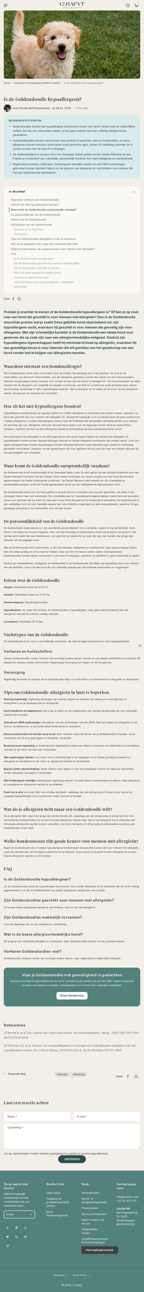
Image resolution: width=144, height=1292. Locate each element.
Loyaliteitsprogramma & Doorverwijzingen (93, 1240)
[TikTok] (25, 1227)
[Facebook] (7, 1227)
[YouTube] (7, 1236)
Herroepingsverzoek (100, 1250)
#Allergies (62, 1074)
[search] (128, 5)
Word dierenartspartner (57, 1213)
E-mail (82, 1116)
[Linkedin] (16, 1236)
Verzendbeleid (90, 1192)
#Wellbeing (79, 1074)
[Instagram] (16, 1227)
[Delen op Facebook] (14, 299)
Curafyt (77, 1285)
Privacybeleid (89, 1208)
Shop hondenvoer (72, 995)
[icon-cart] (136, 5)
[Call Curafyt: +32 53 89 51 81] (7, 1245)
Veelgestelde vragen (89, 1231)
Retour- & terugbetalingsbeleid (93, 1200)
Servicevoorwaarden (93, 1214)
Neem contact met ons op (92, 1221)
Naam (12, 1116)
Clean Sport (53, 1192)
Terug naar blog (17, 1073)
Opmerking (15, 1127)
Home (7, 83)
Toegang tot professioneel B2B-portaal (58, 1202)
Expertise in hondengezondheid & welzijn (37, 83)
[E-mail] (25, 1236)
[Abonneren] (30, 1214)
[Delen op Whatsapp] (20, 299)
